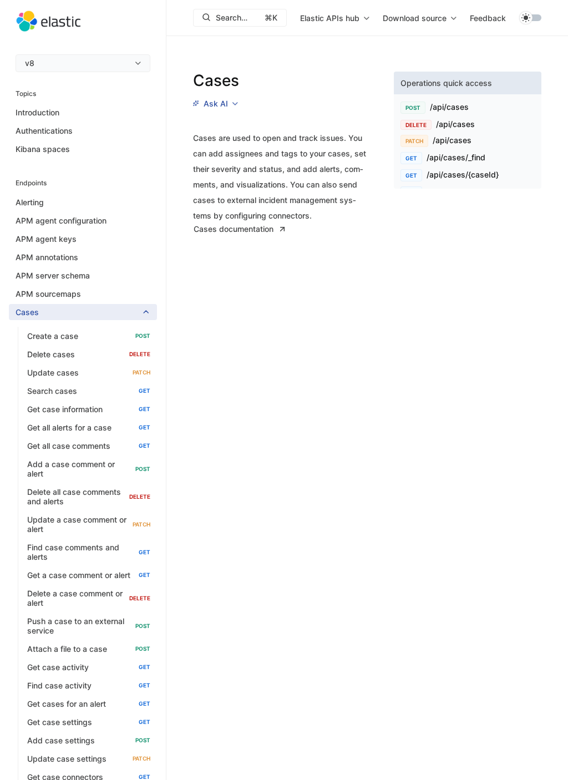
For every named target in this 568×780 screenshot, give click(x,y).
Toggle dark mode (530, 17)
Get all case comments (88, 445)
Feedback (488, 18)
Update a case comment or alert (88, 524)
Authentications (44, 130)
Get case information (88, 409)
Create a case (88, 336)
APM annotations (47, 257)
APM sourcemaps (48, 293)
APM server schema (53, 275)
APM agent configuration (61, 220)
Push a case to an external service (88, 625)
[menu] (83, 63)
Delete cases (88, 354)
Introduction (37, 112)
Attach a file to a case (88, 649)
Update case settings (88, 758)
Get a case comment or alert (88, 575)
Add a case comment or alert (88, 468)
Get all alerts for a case (88, 427)
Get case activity (88, 667)
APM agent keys (46, 239)
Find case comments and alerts (88, 552)
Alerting (30, 202)
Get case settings (88, 722)
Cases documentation (233, 229)
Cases (27, 312)
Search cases (88, 391)
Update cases (88, 372)
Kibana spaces (43, 149)
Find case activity (88, 685)
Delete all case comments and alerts (88, 496)
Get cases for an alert (88, 703)
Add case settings (88, 740)
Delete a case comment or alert (88, 598)
